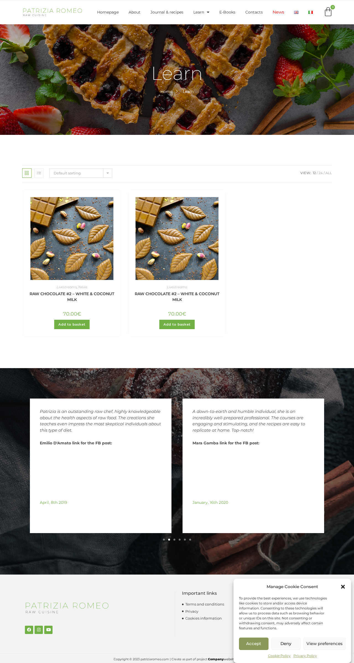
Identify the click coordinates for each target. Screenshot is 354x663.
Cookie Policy (279, 656)
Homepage (108, 12)
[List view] (39, 173)
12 (314, 173)
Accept (253, 643)
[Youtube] (48, 630)
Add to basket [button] (71, 324)
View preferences (324, 643)
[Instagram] (39, 630)
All (329, 173)
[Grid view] (27, 173)
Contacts (254, 12)
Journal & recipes (166, 12)
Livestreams (67, 287)
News (278, 12)
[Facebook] (29, 630)
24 (321, 173)
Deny (285, 643)
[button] (343, 586)
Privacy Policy (305, 656)
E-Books (227, 12)
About (134, 12)
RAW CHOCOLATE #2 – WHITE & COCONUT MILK (72, 296)
